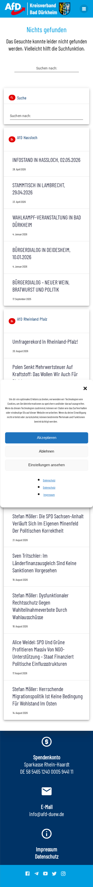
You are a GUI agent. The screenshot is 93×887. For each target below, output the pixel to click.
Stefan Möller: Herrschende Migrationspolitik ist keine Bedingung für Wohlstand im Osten (47, 696)
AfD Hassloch (27, 137)
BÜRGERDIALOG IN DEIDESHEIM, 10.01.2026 (41, 253)
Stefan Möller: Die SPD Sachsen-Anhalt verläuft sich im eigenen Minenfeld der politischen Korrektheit (48, 523)
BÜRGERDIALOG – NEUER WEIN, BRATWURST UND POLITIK (40, 286)
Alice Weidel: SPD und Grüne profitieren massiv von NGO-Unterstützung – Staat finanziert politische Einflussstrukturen (43, 653)
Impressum (49, 494)
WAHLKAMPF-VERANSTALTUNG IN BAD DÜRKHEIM (46, 221)
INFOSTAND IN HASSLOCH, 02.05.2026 (46, 159)
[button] (85, 389)
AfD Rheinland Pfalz (32, 319)
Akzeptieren (46, 437)
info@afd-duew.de (46, 814)
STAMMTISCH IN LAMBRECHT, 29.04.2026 (38, 188)
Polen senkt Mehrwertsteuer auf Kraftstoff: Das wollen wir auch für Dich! (45, 374)
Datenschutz (49, 480)
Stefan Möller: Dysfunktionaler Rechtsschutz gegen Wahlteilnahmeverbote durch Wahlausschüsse (40, 606)
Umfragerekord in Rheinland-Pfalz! (45, 341)
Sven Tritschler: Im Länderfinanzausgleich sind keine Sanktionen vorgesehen (44, 562)
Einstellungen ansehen (46, 465)
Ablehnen (46, 451)
